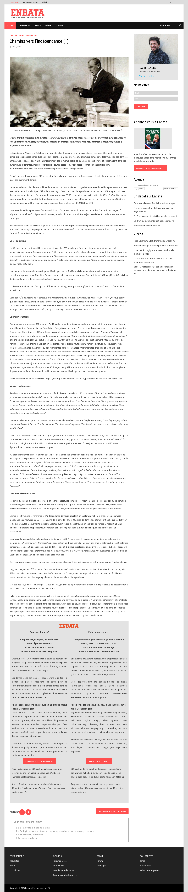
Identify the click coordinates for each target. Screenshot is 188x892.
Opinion (37, 25)
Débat (48, 25)
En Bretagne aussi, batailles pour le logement (155, 216)
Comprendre (24, 25)
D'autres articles (146, 76)
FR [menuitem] (175, 2)
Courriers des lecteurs (63, 870)
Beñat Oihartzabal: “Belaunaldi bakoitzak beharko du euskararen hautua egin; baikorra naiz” (155, 270)
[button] (139, 188)
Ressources (145, 865)
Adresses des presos (150, 870)
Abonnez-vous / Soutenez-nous (39, 761)
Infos (142, 860)
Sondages (101, 865)
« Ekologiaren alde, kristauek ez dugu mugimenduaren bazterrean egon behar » (56, 831)
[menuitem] (170, 2)
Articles (13, 36)
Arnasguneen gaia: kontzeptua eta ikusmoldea (156, 245)
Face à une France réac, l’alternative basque (154, 203)
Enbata (28, 888)
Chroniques (15, 870)
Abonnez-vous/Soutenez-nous (112, 811)
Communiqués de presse (65, 875)
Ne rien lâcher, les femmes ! (31, 834)
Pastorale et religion (27, 838)
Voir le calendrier (170, 189)
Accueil (10, 25)
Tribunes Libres (60, 860)
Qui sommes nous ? (30, 2)
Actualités (14, 860)
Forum (100, 860)
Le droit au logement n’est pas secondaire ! (154, 220)
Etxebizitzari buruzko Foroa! (147, 225)
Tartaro (59, 25)
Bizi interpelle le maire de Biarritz (34, 827)
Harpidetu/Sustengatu (99, 761)
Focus (34, 36)
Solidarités (45, 2)
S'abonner (165, 25)
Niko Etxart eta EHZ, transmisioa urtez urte (154, 240)
